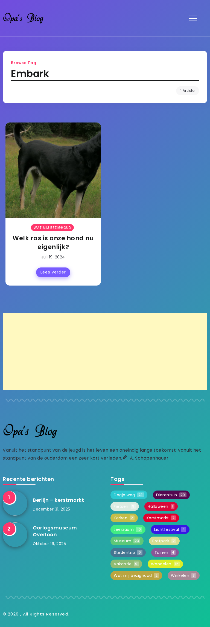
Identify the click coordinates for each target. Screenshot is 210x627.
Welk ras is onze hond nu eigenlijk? (53, 242)
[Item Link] (53, 170)
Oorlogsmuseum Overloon (55, 531)
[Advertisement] (105, 351)
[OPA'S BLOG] (23, 18)
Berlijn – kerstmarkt (58, 500)
